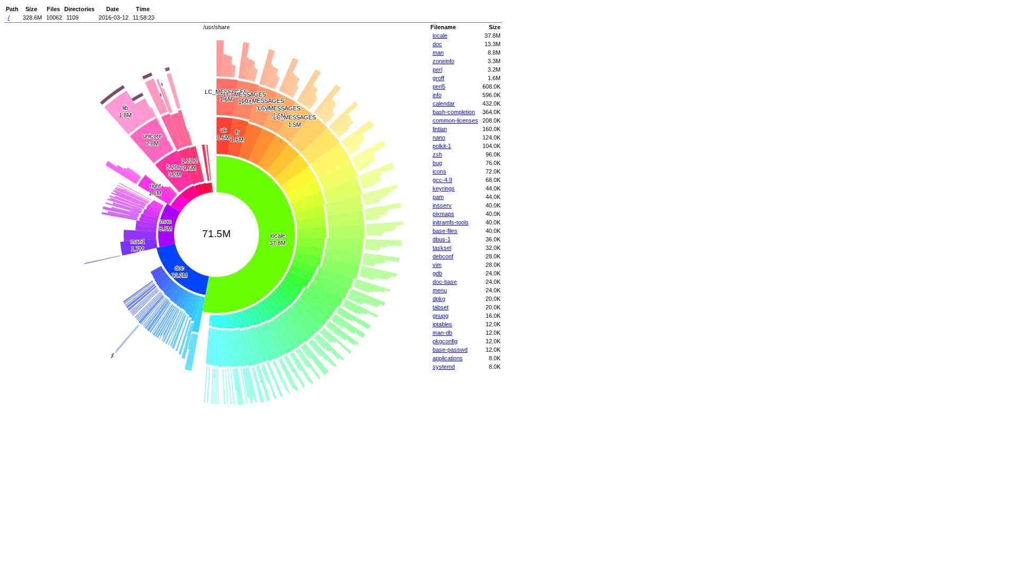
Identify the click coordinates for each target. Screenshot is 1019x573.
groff (438, 78)
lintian (440, 129)
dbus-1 (442, 239)
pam (438, 197)
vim (437, 265)
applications (448, 358)
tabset (440, 307)
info (437, 95)
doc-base (445, 282)
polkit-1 (442, 146)
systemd (444, 366)
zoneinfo (443, 61)
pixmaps (443, 214)
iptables (442, 324)
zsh (437, 154)
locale (440, 35)
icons (439, 171)
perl (437, 69)
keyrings (444, 188)
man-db (442, 332)
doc (437, 44)
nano (439, 137)
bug (437, 163)
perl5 (439, 86)
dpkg (439, 299)
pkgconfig (445, 341)
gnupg (440, 315)
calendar (444, 103)
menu (440, 290)
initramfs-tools (451, 222)
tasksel (442, 248)
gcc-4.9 (442, 180)
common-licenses (455, 120)
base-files (445, 231)
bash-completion (454, 112)
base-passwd (450, 349)
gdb (437, 273)
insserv (442, 205)
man (438, 52)
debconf (443, 256)
